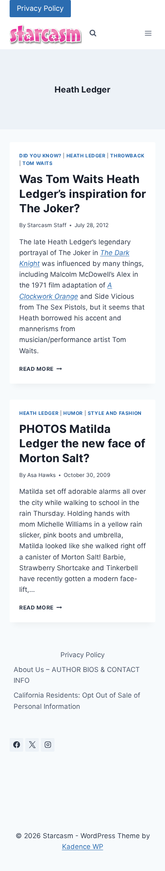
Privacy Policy (40, 8)
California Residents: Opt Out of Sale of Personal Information (77, 700)
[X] (32, 745)
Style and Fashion (115, 413)
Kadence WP (82, 847)
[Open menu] (148, 33)
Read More (40, 369)
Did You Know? (40, 156)
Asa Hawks (41, 475)
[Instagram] (47, 745)
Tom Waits (37, 163)
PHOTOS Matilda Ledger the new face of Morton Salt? (82, 443)
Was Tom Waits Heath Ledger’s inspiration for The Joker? (82, 193)
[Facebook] (16, 745)
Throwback (127, 156)
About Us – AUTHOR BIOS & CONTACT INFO (77, 675)
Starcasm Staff (46, 225)
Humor (73, 413)
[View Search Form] (93, 33)
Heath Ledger (86, 156)
